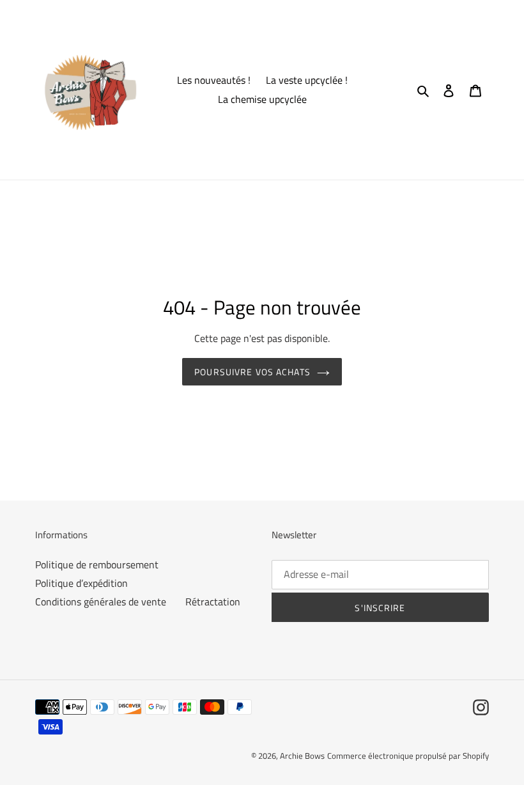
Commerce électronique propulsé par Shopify (408, 755)
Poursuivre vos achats (252, 371)
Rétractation (212, 601)
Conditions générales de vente (100, 601)
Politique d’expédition (81, 583)
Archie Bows (302, 755)
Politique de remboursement (96, 564)
